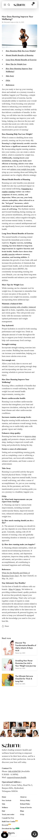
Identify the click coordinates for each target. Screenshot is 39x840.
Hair (3, 811)
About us (23, 797)
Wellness (5, 807)
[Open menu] (4, 5)
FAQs (22, 814)
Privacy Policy (25, 800)
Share (7, 626)
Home (4, 797)
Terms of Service (26, 807)
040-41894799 (14, 771)
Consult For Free (8, 818)
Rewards (5, 825)
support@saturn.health (16, 777)
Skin (3, 804)
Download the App (8, 828)
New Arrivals (6, 800)
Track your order (8, 814)
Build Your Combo (8, 821)
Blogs (22, 811)
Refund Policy (25, 804)
